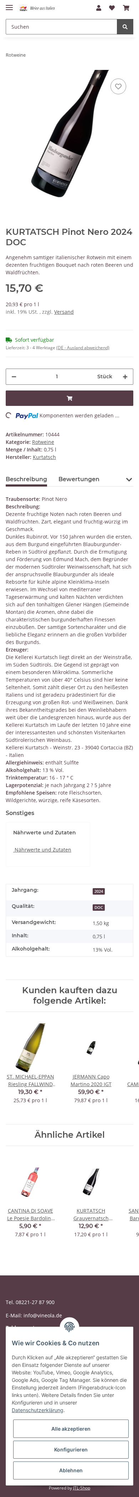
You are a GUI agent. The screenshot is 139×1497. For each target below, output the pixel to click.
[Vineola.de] (39, 8)
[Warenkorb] (126, 8)
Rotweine (43, 442)
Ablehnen (71, 1470)
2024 (98, 891)
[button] (98, 8)
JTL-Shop (81, 1488)
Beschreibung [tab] (26, 479)
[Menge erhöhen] (125, 376)
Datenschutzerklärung (37, 1410)
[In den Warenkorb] (69, 398)
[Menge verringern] (14, 376)
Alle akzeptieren (71, 1429)
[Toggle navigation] (9, 4)
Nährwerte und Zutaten (42, 849)
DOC (98, 907)
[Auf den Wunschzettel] (118, 86)
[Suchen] (125, 26)
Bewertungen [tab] (78, 479)
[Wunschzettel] (112, 8)
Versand (64, 311)
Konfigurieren (71, 1449)
